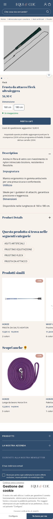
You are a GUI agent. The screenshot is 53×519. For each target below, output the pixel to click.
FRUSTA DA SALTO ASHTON (15, 327)
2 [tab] (4, 78)
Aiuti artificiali (14, 243)
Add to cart (26, 121)
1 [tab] (1, 78)
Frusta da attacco (16, 261)
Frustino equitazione (18, 249)
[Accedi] (45, 4)
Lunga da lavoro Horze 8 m (14, 402)
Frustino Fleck (14, 255)
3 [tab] (7, 78)
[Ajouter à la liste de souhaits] (49, 75)
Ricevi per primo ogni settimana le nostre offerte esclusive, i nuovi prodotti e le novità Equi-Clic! (26, 476)
